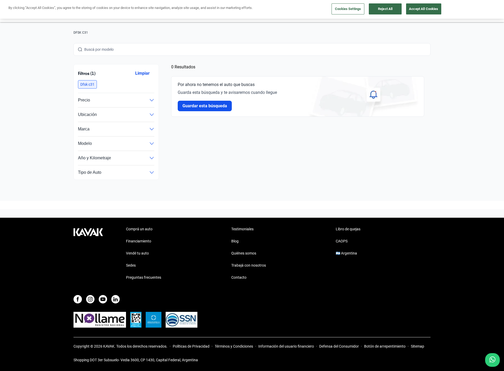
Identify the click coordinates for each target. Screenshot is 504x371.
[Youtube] (103, 299)
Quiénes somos (243, 253)
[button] (87, 84)
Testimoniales (242, 229)
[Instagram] (90, 299)
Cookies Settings (348, 9)
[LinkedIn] (115, 299)
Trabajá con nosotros (248, 265)
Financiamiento (138, 241)
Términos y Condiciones (234, 346)
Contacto (238, 277)
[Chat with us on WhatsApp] (492, 360)
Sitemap (417, 346)
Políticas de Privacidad (191, 346)
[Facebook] (78, 299)
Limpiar (142, 73)
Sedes (131, 265)
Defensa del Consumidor (339, 346)
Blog (235, 241)
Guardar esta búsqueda (204, 105)
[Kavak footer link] (88, 253)
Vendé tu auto (137, 253)
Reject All (385, 9)
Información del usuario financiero (286, 346)
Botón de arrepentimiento (385, 346)
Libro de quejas (348, 229)
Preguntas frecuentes (143, 277)
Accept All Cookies (423, 9)
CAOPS (342, 241)
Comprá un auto (139, 229)
